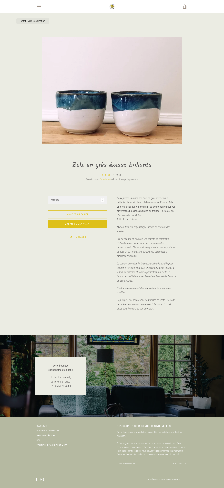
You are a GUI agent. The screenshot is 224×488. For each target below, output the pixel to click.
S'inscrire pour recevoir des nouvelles (144, 426)
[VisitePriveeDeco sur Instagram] (42, 479)
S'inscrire (178, 463)
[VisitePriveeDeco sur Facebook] (36, 479)
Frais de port (105, 179)
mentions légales (46, 435)
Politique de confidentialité (52, 445)
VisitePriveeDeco (173, 479)
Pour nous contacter (48, 430)
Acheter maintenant (77, 224)
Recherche (42, 426)
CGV (39, 440)
